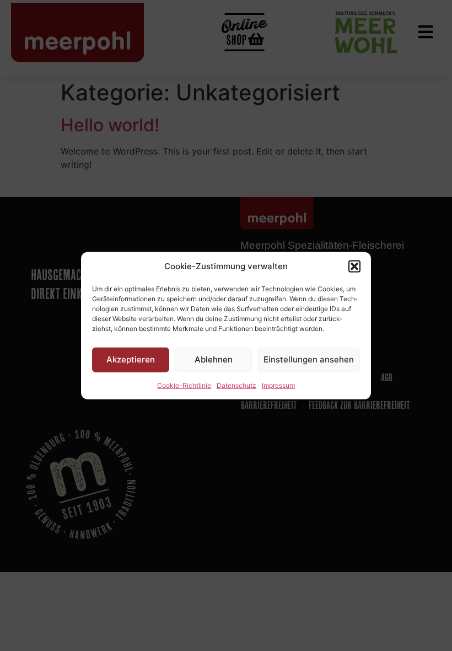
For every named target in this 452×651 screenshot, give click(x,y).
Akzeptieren (130, 359)
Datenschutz (236, 385)
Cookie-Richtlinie (184, 385)
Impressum (278, 385)
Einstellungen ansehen (308, 359)
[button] (354, 266)
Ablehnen (214, 359)
